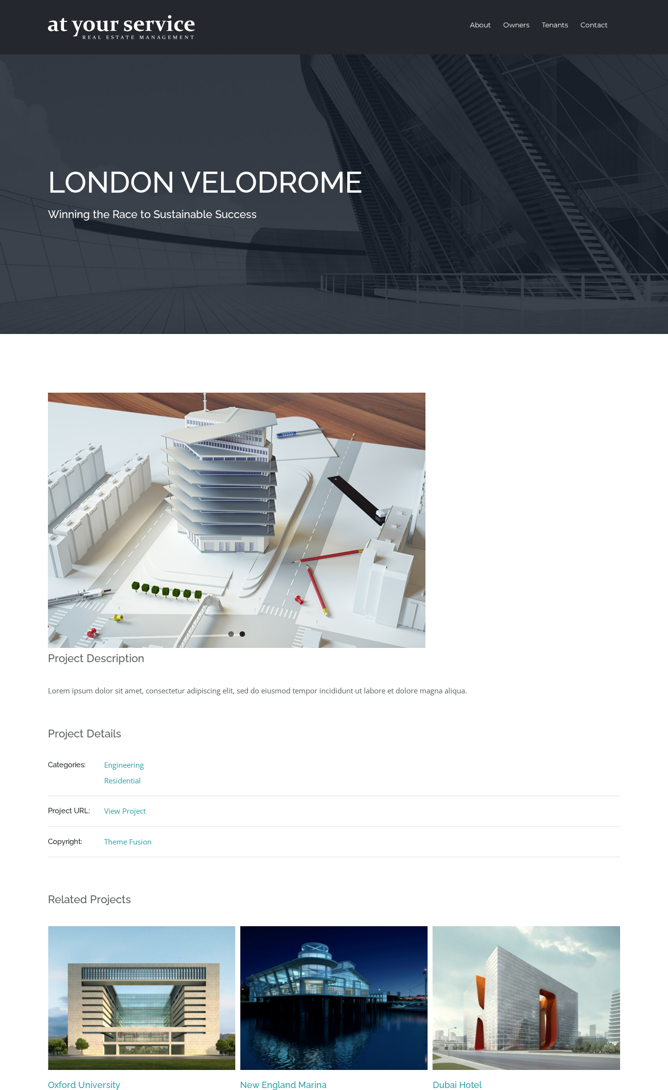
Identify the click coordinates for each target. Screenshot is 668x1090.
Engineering (124, 765)
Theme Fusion (128, 841)
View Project (125, 811)
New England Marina (91, 1085)
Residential (122, 780)
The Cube (453, 1085)
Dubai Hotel (264, 1085)
